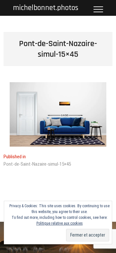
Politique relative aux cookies (59, 223)
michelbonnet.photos (45, 8)
